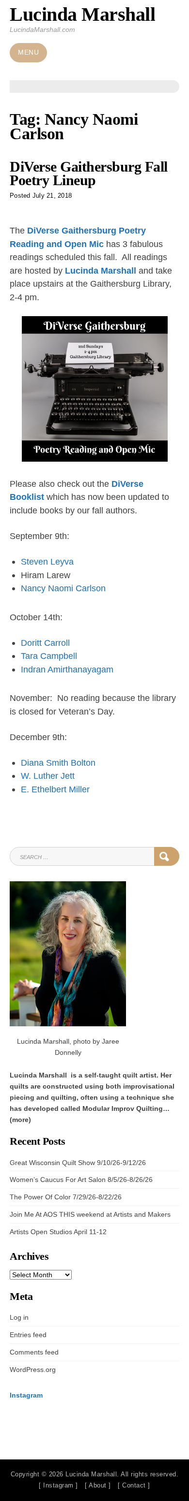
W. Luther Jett (48, 776)
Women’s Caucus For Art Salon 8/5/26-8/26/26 (81, 1179)
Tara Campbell (49, 656)
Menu (28, 52)
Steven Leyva (47, 561)
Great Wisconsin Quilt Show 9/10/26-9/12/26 (78, 1162)
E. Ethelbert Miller (55, 789)
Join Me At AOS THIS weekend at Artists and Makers (90, 1214)
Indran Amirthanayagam (67, 669)
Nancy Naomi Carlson (63, 588)
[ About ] (98, 1485)
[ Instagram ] (58, 1485)
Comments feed (34, 1352)
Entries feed (28, 1335)
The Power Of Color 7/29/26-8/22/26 (66, 1197)
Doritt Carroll (45, 643)
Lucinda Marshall (82, 14)
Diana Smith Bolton (58, 763)
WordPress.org (33, 1369)
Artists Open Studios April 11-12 (58, 1232)
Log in (19, 1317)
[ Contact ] (134, 1485)
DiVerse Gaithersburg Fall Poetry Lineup (89, 173)
